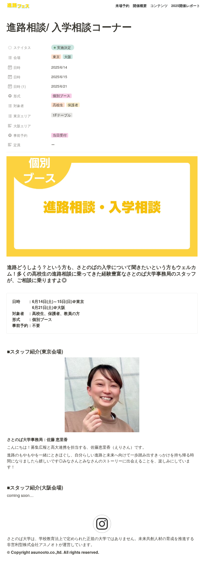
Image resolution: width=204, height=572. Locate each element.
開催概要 (140, 5)
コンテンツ (159, 5)
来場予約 (122, 5)
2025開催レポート (185, 5)
